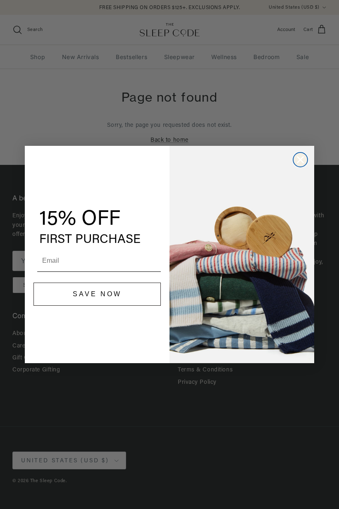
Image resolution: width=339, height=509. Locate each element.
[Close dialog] (300, 159)
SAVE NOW (97, 293)
